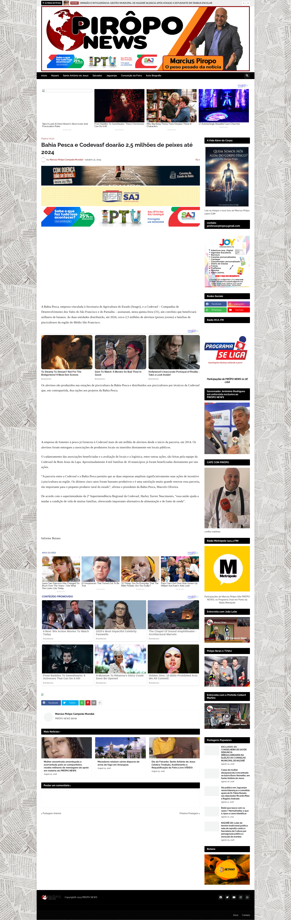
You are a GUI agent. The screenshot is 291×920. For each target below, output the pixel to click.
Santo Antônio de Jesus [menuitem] (75, 75)
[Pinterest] (87, 702)
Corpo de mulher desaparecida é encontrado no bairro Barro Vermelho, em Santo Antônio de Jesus (235, 774)
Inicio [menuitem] (44, 75)
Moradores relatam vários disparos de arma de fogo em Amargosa (118, 763)
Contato (246, 915)
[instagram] (240, 897)
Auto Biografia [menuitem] (153, 75)
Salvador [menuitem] (97, 75)
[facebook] (220, 897)
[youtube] (234, 897)
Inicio (235, 915)
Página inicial (47, 139)
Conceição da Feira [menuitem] (131, 75)
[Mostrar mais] (99, 702)
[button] (244, 3)
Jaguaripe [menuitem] (111, 75)
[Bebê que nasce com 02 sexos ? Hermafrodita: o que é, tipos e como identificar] (211, 811)
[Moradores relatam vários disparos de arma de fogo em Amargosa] (120, 747)
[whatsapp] (247, 897)
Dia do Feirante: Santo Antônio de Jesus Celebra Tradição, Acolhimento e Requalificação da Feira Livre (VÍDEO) (173, 764)
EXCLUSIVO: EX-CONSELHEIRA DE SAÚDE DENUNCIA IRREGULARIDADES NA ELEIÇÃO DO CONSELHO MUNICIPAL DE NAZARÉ (234, 754)
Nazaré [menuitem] (55, 75)
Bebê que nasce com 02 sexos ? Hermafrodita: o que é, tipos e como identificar (235, 811)
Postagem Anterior (52, 813)
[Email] (93, 702)
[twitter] (227, 897)
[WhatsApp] (82, 702)
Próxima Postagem (189, 813)
